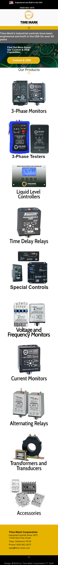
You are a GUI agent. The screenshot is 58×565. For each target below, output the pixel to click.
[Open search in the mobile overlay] (29, 73)
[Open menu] (29, 28)
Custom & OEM (22, 60)
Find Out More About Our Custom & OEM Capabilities (19, 49)
